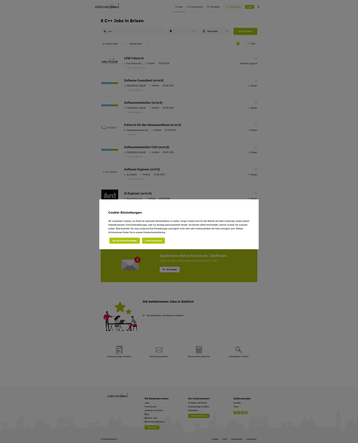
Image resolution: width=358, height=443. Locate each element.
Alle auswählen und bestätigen (124, 241)
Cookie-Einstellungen (153, 241)
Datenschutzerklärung (154, 232)
